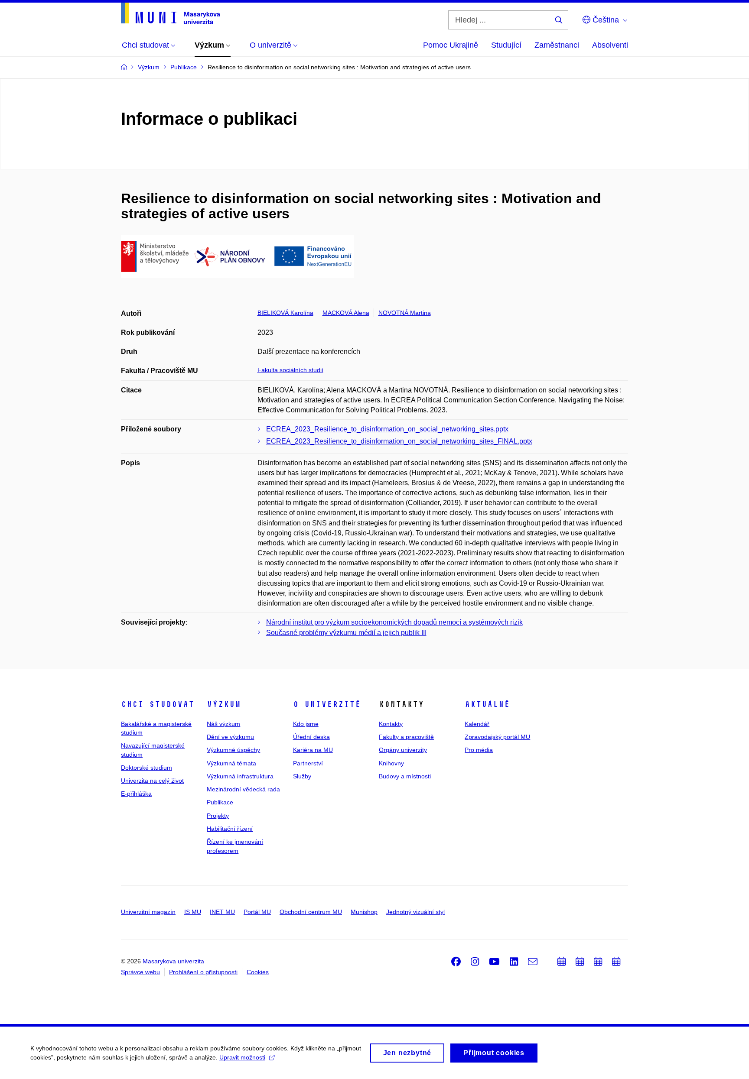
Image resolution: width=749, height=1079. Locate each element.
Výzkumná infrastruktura (240, 776)
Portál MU (257, 911)
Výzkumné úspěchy (233, 749)
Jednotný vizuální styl (415, 911)
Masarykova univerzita (173, 961)
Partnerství (308, 763)
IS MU (192, 911)
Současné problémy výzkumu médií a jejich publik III (346, 632)
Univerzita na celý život (152, 780)
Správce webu (140, 972)
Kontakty (391, 723)
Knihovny (391, 763)
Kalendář (477, 723)
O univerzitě (327, 704)
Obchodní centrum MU (311, 911)
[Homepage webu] (170, 13)
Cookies (258, 972)
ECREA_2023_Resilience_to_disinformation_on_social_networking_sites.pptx (387, 429)
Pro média (479, 749)
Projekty (218, 815)
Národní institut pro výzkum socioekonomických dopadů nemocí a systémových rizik (394, 622)
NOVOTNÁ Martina (404, 312)
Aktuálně (487, 704)
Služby (302, 776)
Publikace (220, 802)
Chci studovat (157, 704)
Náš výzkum (223, 723)
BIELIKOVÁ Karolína (285, 312)
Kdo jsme (306, 723)
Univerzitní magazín (148, 911)
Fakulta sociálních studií (290, 369)
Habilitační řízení (230, 828)
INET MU (222, 911)
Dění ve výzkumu (230, 736)
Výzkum (224, 704)
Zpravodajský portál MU (497, 736)
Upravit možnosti (242, 1057)
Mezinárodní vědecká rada (243, 789)
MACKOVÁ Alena (345, 312)
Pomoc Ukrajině (450, 45)
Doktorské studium (146, 767)
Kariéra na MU (313, 749)
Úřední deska (311, 736)
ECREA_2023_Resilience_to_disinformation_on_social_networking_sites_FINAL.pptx (399, 441)
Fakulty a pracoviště (406, 736)
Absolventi (610, 45)
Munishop (364, 911)
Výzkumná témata (231, 763)
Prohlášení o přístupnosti (203, 972)
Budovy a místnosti (405, 776)
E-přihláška (136, 793)
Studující (506, 45)
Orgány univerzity (403, 749)
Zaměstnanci (556, 45)
